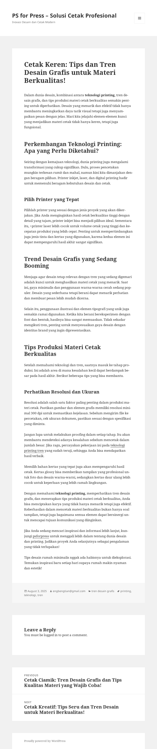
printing (125, 591)
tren (40, 595)
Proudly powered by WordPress (44, 741)
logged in (51, 635)
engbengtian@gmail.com (69, 591)
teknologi (30, 595)
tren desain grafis (103, 591)
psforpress (41, 536)
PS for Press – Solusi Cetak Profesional (64, 15)
